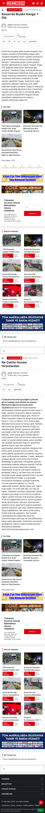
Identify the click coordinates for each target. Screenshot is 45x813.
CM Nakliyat (16, 803)
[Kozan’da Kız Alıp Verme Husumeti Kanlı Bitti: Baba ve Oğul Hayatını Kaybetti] (12, 145)
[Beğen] (4, 41)
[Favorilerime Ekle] (9, 41)
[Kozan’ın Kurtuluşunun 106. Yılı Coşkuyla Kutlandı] (33, 296)
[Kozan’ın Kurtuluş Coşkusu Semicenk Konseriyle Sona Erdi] (12, 296)
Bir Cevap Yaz (10, 337)
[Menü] (4, 3)
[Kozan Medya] (16, 3)
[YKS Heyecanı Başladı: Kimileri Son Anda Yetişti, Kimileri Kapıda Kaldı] (12, 121)
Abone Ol (32, 213)
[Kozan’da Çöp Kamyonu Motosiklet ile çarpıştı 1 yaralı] (33, 271)
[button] (33, 3)
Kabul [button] (40, 810)
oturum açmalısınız (28, 341)
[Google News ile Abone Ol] (9, 36)
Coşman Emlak (7, 803)
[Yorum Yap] (14, 41)
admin (10, 25)
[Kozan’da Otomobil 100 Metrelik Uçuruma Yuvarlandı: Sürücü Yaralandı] (33, 121)
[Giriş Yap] (37, 3)
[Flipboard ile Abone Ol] (21, 36)
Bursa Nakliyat (25, 803)
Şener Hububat (34, 801)
